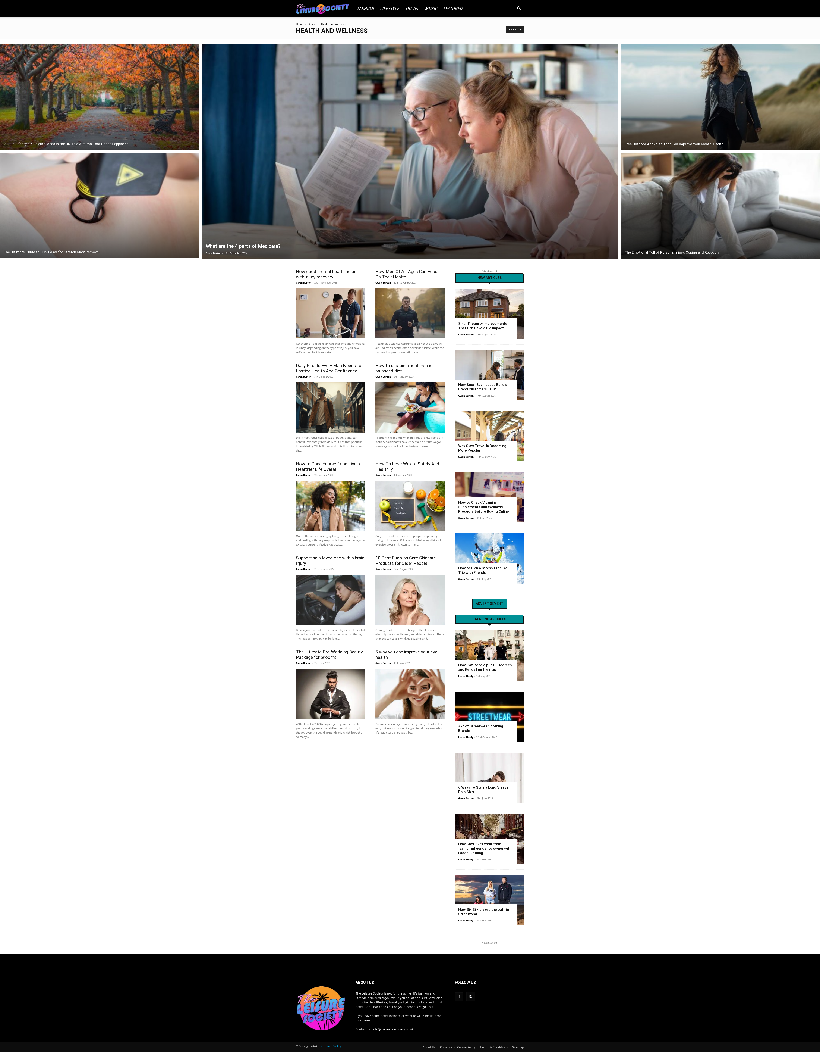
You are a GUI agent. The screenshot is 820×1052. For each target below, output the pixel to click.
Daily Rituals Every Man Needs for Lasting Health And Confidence (329, 368)
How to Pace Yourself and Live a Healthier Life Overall (328, 466)
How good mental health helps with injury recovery (326, 274)
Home (299, 24)
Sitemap (518, 1047)
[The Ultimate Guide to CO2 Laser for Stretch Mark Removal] (99, 206)
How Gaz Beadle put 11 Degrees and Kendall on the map (485, 667)
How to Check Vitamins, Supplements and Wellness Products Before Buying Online (483, 506)
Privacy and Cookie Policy (458, 1047)
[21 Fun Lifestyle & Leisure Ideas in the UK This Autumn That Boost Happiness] (99, 96)
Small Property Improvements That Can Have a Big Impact (482, 325)
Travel (412, 8)
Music (431, 8)
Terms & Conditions (494, 1047)
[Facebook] (459, 996)
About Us (429, 1047)
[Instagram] (470, 996)
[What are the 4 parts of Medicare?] (410, 151)
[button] (519, 9)
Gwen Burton (213, 253)
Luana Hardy (465, 676)
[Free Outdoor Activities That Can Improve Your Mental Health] (720, 96)
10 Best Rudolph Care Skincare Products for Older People (405, 560)
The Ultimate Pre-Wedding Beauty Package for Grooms (329, 654)
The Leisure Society (329, 1046)
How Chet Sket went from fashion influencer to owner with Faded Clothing (484, 848)
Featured (452, 8)
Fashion (365, 8)
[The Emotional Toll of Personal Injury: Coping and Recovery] (720, 206)
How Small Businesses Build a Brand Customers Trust (482, 387)
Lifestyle (389, 8)
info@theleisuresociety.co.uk (392, 1029)
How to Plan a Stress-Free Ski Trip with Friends (483, 570)
